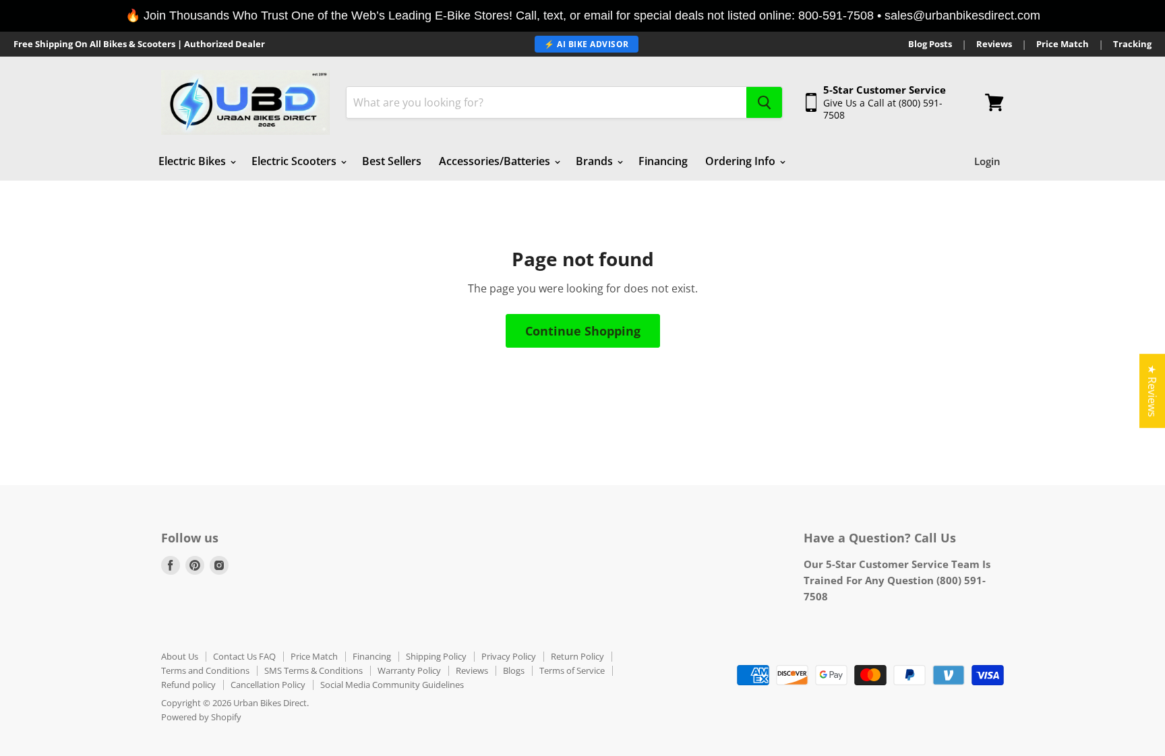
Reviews (994, 44)
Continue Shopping (582, 331)
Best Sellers (391, 161)
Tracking (1132, 44)
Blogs (514, 670)
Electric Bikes (193, 161)
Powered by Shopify (201, 717)
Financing (663, 161)
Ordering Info (741, 161)
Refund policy (188, 685)
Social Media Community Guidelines (392, 685)
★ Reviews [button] (1152, 391)
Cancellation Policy (268, 685)
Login (987, 161)
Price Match (1062, 44)
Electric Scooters (295, 161)
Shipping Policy (436, 656)
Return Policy (577, 656)
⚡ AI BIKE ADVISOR (586, 44)
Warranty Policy (409, 670)
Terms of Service (572, 670)
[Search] (764, 102)
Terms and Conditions (205, 670)
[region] (582, 16)
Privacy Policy (508, 656)
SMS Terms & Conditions (313, 670)
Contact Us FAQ (244, 656)
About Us (179, 656)
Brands (596, 161)
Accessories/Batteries (496, 161)
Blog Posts (930, 44)
